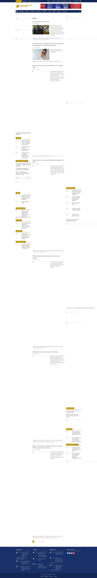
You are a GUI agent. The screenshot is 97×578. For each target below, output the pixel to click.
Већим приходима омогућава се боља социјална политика (76, 433)
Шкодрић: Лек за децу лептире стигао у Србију (45, 352)
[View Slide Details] (73, 316)
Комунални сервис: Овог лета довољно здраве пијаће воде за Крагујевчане (26, 320)
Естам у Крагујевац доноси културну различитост (26, 562)
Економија (21, 11)
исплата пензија (50, 38)
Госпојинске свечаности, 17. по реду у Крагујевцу (72, 411)
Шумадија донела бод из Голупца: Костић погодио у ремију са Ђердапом (76, 192)
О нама (48, 1)
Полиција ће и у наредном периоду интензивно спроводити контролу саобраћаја (23, 238)
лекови (51, 155)
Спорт (49, 11)
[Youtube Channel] (74, 553)
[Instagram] (72, 553)
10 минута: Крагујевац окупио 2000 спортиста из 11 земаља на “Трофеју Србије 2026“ (26, 299)
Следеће (42, 541)
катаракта (56, 536)
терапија (57, 61)
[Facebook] (68, 553)
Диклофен (49, 346)
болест (48, 61)
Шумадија (44, 11)
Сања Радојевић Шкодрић (49, 441)
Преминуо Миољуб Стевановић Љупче (76, 209)
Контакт (53, 1)
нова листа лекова (53, 250)
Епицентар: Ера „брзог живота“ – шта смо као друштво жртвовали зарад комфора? (26, 310)
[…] (56, 35)
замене (48, 155)
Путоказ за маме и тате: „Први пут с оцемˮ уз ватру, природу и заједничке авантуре (76, 456)
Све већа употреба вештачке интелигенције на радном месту (25, 222)
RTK (39, 47)
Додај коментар (37, 38)
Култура (54, 11)
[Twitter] (70, 553)
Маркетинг (59, 1)
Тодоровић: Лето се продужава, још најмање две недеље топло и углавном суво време (57, 568)
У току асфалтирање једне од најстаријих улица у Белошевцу (22, 243)
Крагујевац (38, 11)
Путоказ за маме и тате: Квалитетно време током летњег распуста (76, 449)
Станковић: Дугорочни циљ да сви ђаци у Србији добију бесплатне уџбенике (56, 560)
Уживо (69, 1)
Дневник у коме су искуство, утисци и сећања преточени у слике (72, 416)
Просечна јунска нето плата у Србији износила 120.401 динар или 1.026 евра (76, 439)
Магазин (65, 11)
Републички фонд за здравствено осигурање (45, 537)
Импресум (46, 576)
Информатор (64, 1)
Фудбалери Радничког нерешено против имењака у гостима (42, 565)
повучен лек (53, 346)
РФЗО (47, 39)
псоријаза (51, 61)
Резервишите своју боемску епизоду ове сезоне (25, 208)
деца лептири (49, 440)
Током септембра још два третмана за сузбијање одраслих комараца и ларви (23, 247)
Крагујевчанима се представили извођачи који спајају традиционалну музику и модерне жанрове (23, 555)
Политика (33, 11)
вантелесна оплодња (50, 536)
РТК (39, 23)
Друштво (27, 11)
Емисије (59, 11)
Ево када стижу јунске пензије (41, 21)
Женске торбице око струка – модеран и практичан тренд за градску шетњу (26, 216)
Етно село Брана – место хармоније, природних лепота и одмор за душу (80, 307)
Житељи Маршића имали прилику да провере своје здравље (76, 198)
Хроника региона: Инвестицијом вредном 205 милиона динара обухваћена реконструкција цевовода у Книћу (23, 288)
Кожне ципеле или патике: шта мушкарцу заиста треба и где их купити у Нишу (26, 229)
